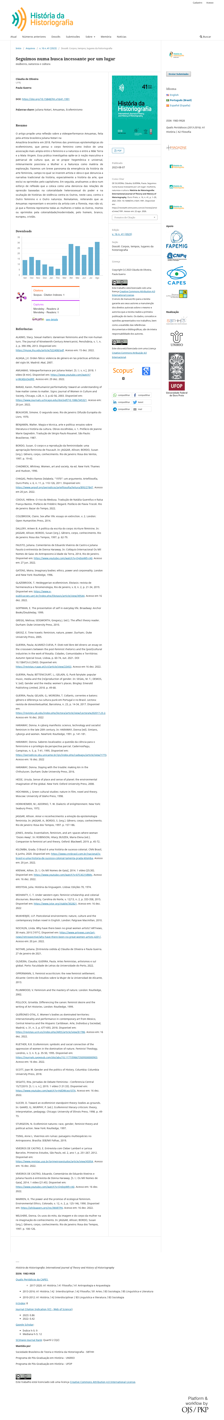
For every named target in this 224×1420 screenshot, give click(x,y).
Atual (13, 36)
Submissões (73, 36)
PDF (119, 150)
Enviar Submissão (178, 74)
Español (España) (180, 105)
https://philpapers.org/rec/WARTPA (42, 1207)
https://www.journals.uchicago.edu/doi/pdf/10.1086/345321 (51, 400)
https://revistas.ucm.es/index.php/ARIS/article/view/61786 (50, 1032)
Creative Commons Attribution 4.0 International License (102, 1382)
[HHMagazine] (176, 149)
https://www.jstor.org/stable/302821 (55, 903)
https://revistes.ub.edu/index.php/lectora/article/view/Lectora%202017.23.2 (60, 713)
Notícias (121, 36)
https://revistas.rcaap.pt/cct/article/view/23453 (43, 666)
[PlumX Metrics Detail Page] (20, 296)
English (174, 95)
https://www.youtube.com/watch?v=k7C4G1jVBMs (63, 874)
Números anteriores (34, 36)
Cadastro (197, 2)
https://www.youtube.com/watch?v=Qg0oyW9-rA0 (63, 558)
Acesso (210, 2)
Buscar (206, 36)
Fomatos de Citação (124, 217)
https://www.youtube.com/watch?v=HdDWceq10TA (46, 1090)
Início (18, 48)
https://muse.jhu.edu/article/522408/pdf (40, 350)
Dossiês (55, 36)
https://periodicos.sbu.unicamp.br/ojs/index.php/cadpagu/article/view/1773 (61, 755)
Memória (106, 36)
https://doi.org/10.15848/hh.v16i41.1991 (46, 99)
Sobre (89, 36)
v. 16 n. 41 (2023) (48, 48)
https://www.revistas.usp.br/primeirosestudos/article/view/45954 (54, 1161)
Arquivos (30, 48)
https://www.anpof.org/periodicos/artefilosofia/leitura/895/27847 (54, 487)
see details (52, 319)
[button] (121, 395)
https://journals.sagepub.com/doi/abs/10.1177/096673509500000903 (56, 1057)
